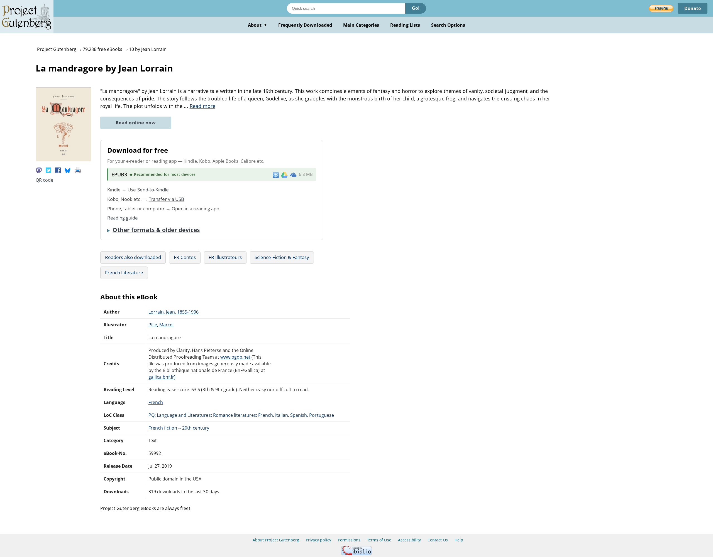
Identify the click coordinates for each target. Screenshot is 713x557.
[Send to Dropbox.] (276, 174)
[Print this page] (78, 170)
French (155, 402)
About (257, 25)
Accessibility (409, 540)
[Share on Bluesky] (68, 170)
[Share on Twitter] (48, 170)
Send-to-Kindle (153, 189)
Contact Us (438, 540)
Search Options (448, 25)
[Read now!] (63, 160)
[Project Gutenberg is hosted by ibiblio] (356, 553)
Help (459, 540)
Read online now (136, 122)
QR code (44, 180)
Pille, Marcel (161, 325)
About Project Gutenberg (276, 540)
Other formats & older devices (156, 229)
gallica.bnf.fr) (162, 377)
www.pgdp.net (235, 357)
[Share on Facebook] (58, 170)
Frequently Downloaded (305, 25)
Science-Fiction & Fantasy (282, 257)
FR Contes (185, 257)
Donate (692, 8)
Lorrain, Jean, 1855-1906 (173, 312)
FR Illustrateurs (225, 257)
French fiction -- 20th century (178, 428)
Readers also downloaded (133, 257)
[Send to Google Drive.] (284, 174)
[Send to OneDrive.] (293, 174)
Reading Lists (405, 25)
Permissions (349, 540)
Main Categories (361, 25)
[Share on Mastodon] (39, 170)
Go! (415, 8)
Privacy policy (318, 540)
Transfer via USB (166, 199)
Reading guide (122, 218)
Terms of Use (379, 540)
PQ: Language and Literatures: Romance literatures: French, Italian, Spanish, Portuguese (241, 415)
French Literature (124, 272)
